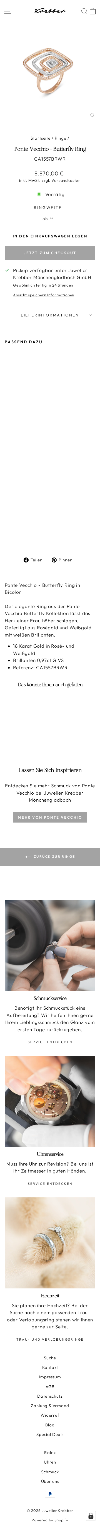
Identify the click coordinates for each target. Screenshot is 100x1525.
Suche (50, 1357)
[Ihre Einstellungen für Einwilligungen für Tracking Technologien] (91, 1516)
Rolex (50, 1452)
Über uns (50, 1481)
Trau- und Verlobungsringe (50, 1339)
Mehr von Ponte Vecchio (50, 817)
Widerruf (50, 1415)
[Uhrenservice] (50, 1101)
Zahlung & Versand (50, 1405)
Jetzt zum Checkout (50, 253)
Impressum (50, 1376)
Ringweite (48, 207)
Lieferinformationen (50, 315)
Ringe (60, 138)
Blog (49, 1425)
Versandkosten (66, 180)
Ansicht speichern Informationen (43, 294)
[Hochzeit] (50, 1242)
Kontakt (50, 1367)
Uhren (50, 1462)
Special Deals (50, 1434)
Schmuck (50, 1471)
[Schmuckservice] (50, 945)
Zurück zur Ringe (54, 856)
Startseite (41, 138)
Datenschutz (49, 1396)
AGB (50, 1386)
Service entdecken (50, 1042)
